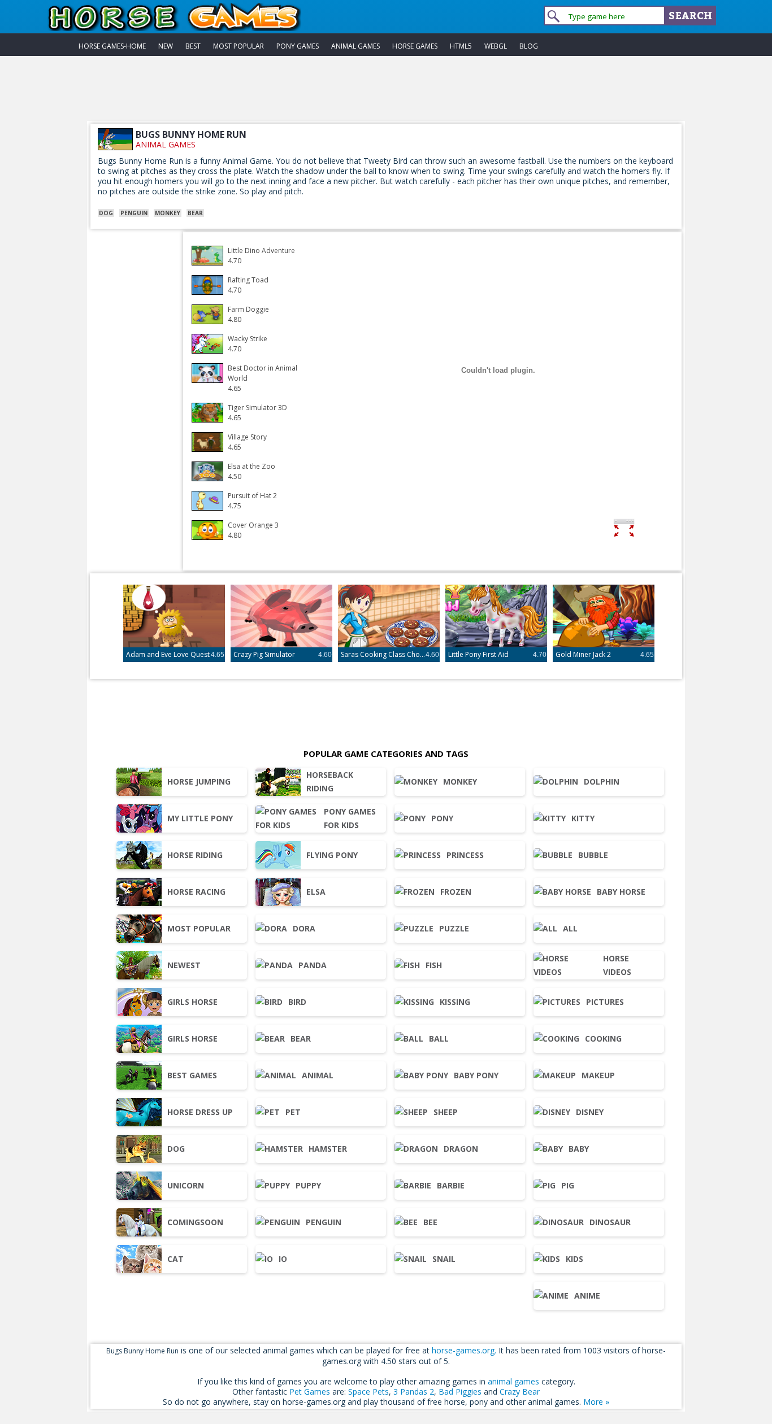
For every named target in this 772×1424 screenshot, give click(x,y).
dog (106, 213)
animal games (166, 144)
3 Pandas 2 (413, 1391)
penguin (134, 213)
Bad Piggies (460, 1391)
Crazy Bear (520, 1391)
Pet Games (309, 1391)
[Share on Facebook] (659, 529)
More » (596, 1401)
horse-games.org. (464, 1350)
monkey (167, 213)
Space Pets (368, 1391)
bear (195, 213)
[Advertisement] (386, 95)
